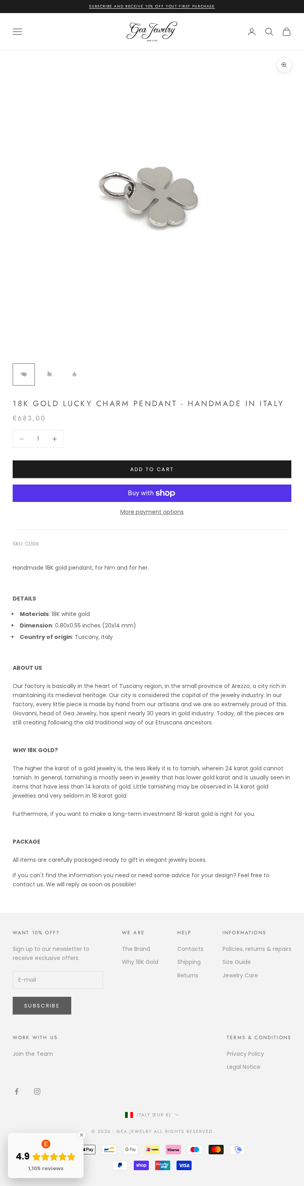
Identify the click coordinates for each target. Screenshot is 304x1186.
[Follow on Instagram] (37, 1091)
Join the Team (33, 1054)
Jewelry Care (240, 975)
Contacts (190, 949)
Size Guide (236, 962)
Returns (187, 975)
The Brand (136, 949)
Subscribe (42, 1005)
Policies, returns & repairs (256, 949)
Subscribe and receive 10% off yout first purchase (152, 6)
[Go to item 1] (24, 374)
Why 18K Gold (140, 962)
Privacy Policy (245, 1054)
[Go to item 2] (49, 374)
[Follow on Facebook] (17, 1091)
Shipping (189, 962)
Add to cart (152, 469)
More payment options (152, 512)
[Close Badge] (82, 1135)
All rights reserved (183, 1131)
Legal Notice (243, 1067)
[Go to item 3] (74, 374)
